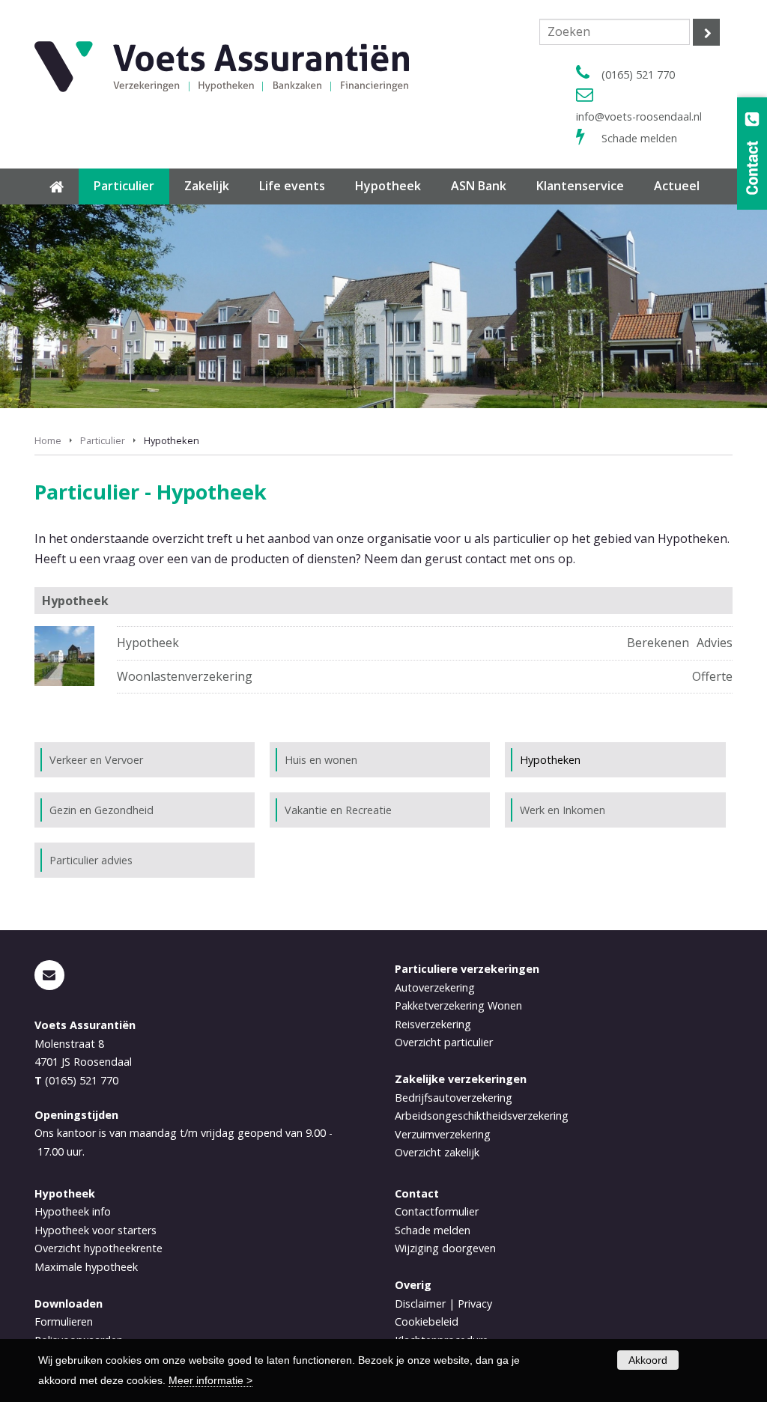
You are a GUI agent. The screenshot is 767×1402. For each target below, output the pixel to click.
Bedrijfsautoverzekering (453, 1097)
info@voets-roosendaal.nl (639, 116)
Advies (715, 642)
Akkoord (647, 1360)
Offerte (712, 676)
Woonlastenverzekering (184, 676)
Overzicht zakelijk (437, 1152)
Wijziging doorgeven (445, 1248)
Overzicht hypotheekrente (98, 1248)
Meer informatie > (210, 1380)
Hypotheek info (72, 1211)
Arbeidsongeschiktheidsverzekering (482, 1115)
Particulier (102, 440)
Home (47, 440)
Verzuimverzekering (443, 1134)
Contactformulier (437, 1211)
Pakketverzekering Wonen (458, 1005)
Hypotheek (148, 642)
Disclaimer (420, 1303)
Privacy (475, 1303)
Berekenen (658, 642)
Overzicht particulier (444, 1042)
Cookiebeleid (426, 1321)
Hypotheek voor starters (95, 1230)
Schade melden (639, 138)
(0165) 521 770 (638, 74)
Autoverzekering (435, 987)
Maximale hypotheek (86, 1267)
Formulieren (63, 1321)
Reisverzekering (433, 1024)
